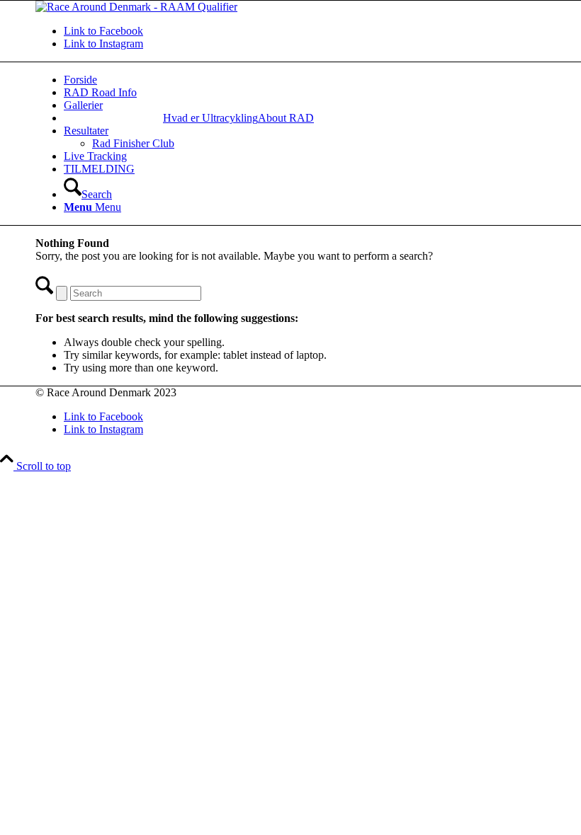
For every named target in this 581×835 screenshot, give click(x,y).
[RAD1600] (136, 7)
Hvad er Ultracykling (210, 118)
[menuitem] (210, 118)
